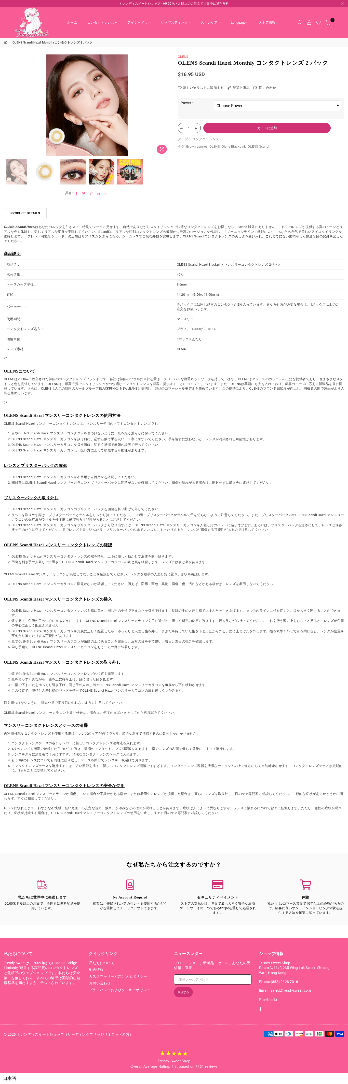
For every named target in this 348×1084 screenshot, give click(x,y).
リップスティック (174, 22)
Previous (8, 105)
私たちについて (101, 963)
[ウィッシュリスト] (318, 22)
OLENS (183, 57)
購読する (183, 992)
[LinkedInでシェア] (98, 193)
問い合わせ (267, 88)
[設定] (309, 22)
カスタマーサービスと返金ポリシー (118, 976)
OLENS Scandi (258, 146)
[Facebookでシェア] (77, 193)
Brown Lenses (197, 146)
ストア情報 (267, 22)
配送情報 (96, 969)
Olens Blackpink (234, 146)
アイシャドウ (137, 22)
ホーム (72, 22)
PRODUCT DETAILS (25, 213)
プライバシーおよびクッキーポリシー (120, 990)
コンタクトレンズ (100, 22)
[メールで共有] (106, 193)
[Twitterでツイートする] (84, 193)
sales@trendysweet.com (291, 990)
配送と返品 (241, 88)
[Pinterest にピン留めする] (91, 193)
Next (165, 105)
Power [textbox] (187, 103)
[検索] (299, 22)
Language (238, 22)
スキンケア (209, 22)
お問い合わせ (100, 983)
